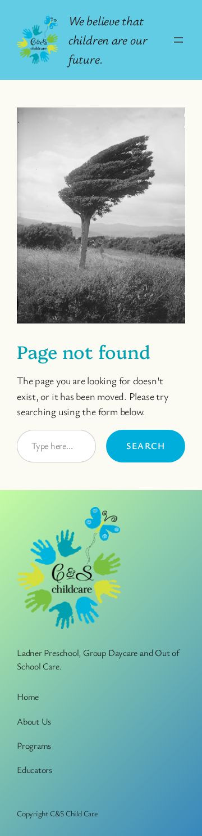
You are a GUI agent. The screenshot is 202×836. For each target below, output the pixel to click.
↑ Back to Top (148, 806)
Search (145, 445)
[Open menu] (178, 40)
